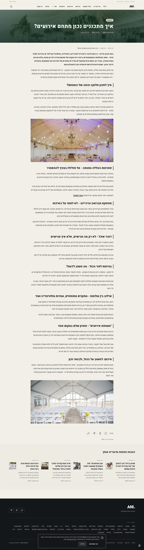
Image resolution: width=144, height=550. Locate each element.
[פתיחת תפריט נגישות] (139, 545)
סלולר (113, 529)
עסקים (68, 529)
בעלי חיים (92, 526)
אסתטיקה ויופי (110, 526)
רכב (13, 529)
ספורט (106, 529)
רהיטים (20, 529)
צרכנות (27, 529)
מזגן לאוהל (78, 195)
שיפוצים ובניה (118, 532)
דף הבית (110, 48)
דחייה (82, 544)
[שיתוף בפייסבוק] (100, 433)
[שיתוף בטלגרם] (94, 433)
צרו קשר (40, 6)
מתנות (125, 529)
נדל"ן (118, 529)
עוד (55, 6)
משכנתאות (17, 526)
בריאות (77, 6)
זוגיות (56, 526)
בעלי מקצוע (87, 6)
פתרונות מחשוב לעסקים (39, 529)
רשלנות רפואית (130, 532)
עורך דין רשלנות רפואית (81, 529)
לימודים (26, 526)
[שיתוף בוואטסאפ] (105, 433)
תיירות (109, 532)
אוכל (133, 526)
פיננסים (62, 6)
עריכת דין (97, 6)
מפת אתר (12, 1)
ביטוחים (100, 526)
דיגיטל (67, 526)
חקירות (49, 526)
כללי (104, 6)
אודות (47, 6)
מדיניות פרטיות (110, 543)
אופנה (127, 526)
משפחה (132, 529)
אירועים (70, 6)
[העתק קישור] (88, 433)
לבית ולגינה (35, 526)
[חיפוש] (11, 6)
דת (61, 526)
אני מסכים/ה (93, 544)
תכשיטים (101, 532)
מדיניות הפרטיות (71, 539)
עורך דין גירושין (96, 529)
